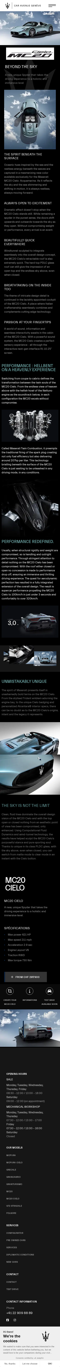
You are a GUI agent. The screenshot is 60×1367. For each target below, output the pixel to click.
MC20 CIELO (13, 1198)
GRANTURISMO (14, 1184)
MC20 (9, 1191)
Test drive (12, 1289)
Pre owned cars (16, 1240)
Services (11, 1247)
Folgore (11, 1213)
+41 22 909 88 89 (19, 1313)
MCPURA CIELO (14, 1162)
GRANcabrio (13, 1177)
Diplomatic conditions (20, 1254)
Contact (11, 1282)
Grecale (11, 1170)
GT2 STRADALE (14, 1206)
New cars (12, 1262)
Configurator (14, 1233)
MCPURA (11, 1155)
